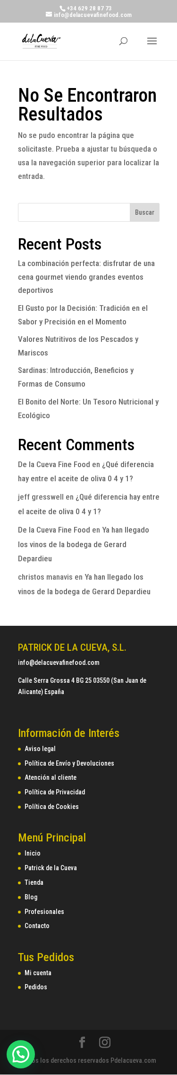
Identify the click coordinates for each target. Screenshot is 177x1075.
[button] (21, 1054)
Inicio (33, 853)
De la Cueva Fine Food (54, 464)
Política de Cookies (52, 806)
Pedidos (36, 987)
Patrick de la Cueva (51, 868)
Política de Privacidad (55, 792)
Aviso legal (40, 748)
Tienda (34, 882)
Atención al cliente (50, 777)
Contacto (37, 926)
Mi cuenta (38, 973)
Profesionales (44, 911)
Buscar (144, 212)
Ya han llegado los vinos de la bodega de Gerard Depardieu (83, 544)
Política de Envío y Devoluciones (69, 763)
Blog (31, 897)
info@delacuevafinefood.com (59, 662)
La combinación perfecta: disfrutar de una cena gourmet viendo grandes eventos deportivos (86, 277)
